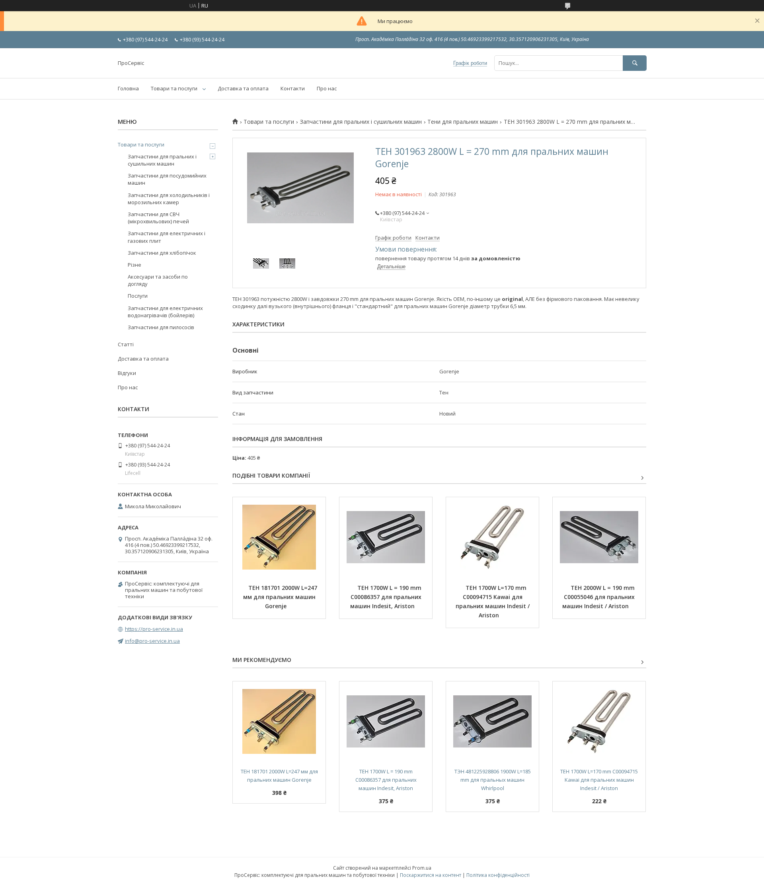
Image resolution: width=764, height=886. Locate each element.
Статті (126, 344)
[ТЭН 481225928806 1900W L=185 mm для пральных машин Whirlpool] (492, 721)
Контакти (293, 88)
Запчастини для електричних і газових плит (166, 237)
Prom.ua (421, 868)
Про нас (327, 88)
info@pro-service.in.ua (152, 641)
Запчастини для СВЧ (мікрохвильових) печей (158, 218)
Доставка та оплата (243, 88)
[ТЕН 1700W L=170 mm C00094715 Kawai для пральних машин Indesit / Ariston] (492, 537)
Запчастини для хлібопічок (162, 252)
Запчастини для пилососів (161, 327)
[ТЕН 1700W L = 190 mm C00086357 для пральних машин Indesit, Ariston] (385, 537)
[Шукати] (635, 63)
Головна (128, 88)
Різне (134, 264)
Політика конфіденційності (498, 875)
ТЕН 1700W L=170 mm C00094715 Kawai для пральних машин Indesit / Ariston (493, 601)
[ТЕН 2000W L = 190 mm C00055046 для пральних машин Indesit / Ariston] (599, 537)
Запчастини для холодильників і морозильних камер (169, 198)
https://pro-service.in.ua (154, 629)
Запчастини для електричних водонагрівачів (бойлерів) (165, 311)
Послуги (138, 295)
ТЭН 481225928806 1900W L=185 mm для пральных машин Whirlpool (493, 780)
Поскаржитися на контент (430, 875)
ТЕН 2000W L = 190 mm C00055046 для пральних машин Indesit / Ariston (599, 597)
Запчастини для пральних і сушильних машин (361, 122)
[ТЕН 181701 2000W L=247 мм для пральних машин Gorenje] (279, 537)
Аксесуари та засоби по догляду (158, 280)
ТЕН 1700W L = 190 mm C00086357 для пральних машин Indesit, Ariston (386, 597)
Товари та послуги (174, 88)
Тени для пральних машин (462, 122)
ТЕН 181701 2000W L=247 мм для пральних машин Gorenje (281, 597)
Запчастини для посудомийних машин (167, 179)
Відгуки (127, 373)
